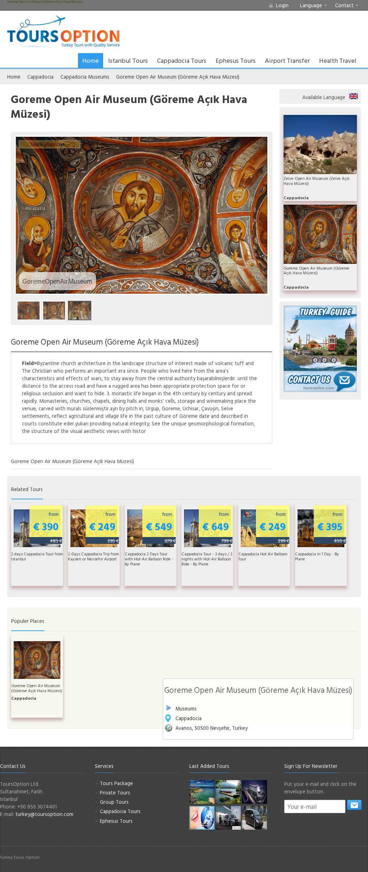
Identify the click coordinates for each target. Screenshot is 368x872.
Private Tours (115, 792)
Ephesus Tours (236, 60)
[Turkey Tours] (63, 31)
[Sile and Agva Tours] (202, 791)
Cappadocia (40, 76)
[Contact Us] (320, 380)
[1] (354, 805)
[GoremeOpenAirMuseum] (54, 310)
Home (90, 60)
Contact (344, 5)
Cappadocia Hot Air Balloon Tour (263, 556)
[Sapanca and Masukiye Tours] (228, 791)
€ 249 (104, 527)
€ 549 (161, 527)
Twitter (340, 860)
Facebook (329, 860)
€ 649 (217, 527)
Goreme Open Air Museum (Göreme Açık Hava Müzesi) (177, 76)
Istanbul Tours (128, 60)
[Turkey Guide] (320, 337)
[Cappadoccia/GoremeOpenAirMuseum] (28, 310)
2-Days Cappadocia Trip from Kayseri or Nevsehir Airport (93, 556)
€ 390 (47, 527)
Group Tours (114, 802)
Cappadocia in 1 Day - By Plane (317, 556)
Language (311, 5)
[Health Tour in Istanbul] (254, 791)
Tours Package (116, 783)
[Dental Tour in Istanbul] (202, 817)
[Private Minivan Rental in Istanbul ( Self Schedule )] (254, 817)
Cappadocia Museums (84, 76)
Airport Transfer (287, 60)
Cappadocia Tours (181, 60)
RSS (363, 860)
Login (282, 5)
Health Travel (337, 60)
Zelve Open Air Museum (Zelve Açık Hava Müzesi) (317, 181)
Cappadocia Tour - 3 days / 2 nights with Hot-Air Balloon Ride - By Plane (207, 558)
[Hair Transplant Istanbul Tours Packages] (228, 817)
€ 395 (331, 527)
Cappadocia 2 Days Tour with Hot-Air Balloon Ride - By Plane (149, 558)
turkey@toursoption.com (44, 814)
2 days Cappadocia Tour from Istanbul (37, 556)
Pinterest (352, 860)
